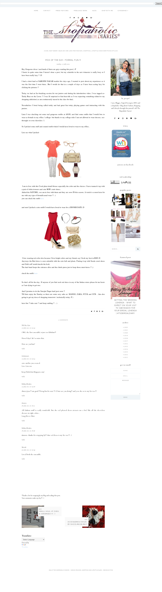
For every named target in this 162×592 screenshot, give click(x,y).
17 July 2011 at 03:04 (28, 359)
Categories (122, 10)
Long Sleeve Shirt (28, 416)
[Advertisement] (65, 553)
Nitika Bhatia (26, 384)
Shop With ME (107, 10)
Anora (24, 403)
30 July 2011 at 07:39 (28, 450)
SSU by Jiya (26, 325)
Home (36, 10)
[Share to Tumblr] (99, 311)
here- (36, 273)
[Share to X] (91, 311)
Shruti (24, 447)
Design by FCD (108, 570)
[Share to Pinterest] (97, 311)
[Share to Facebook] (94, 311)
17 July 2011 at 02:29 (28, 328)
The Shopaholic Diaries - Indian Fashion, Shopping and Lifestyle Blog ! (78, 570)
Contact (47, 10)
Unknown (25, 356)
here (42, 198)
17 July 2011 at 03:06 (28, 387)
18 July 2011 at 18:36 (28, 431)
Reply (23, 349)
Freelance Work (80, 10)
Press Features (62, 10)
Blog (94, 10)
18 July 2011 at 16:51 (28, 406)
